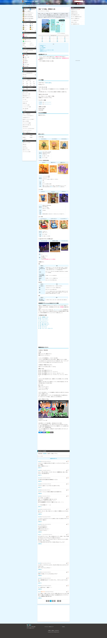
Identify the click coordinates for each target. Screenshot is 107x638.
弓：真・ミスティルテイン (43, 319)
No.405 (39, 470)
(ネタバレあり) (48, 82)
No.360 (39, 572)
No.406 (39, 461)
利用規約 (49, 630)
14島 (49, 41)
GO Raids (63, 626)
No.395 (39, 496)
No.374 (39, 578)
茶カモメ (51, 186)
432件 (48, 10)
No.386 (39, 534)
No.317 (39, 509)
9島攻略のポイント (43, 45)
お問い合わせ (57, 630)
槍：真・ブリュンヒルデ (43, 318)
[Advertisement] (53, 70)
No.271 (39, 477)
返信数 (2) (40, 532)
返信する (40, 467)
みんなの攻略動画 (42, 47)
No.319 (39, 591)
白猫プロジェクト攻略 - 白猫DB (31, 1)
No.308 (39, 489)
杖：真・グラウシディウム (43, 322)
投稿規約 (45, 453)
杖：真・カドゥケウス (42, 327)
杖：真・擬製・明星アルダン (43, 324)
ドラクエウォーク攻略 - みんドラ (48, 626)
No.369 (39, 516)
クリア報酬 (41, 46)
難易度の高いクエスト (43, 51)
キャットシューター (48, 102)
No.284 (39, 585)
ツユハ (59, 186)
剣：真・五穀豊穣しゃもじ (43, 317)
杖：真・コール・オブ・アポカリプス (45, 328)
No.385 (39, 524)
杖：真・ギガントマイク (43, 325)
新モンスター (42, 48)
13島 (42, 41)
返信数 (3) (40, 514)
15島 (57, 41)
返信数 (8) (40, 493)
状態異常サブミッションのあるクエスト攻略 (46, 49)
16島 (64, 41)
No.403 (39, 483)
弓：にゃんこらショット (43, 321)
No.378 (39, 563)
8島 (64, 38)
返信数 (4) (40, 589)
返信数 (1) (40, 481)
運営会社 (53, 630)
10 (58, 601)
